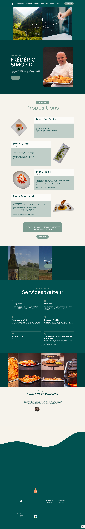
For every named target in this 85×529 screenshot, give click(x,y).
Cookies (59, 505)
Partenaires (52, 3)
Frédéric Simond (20, 3)
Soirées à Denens (49, 504)
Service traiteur (29, 3)
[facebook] (20, 516)
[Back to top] (82, 526)
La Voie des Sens (44, 3)
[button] (9, 262)
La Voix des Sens (61, 502)
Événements (36, 3)
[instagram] (22, 516)
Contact (57, 3)
